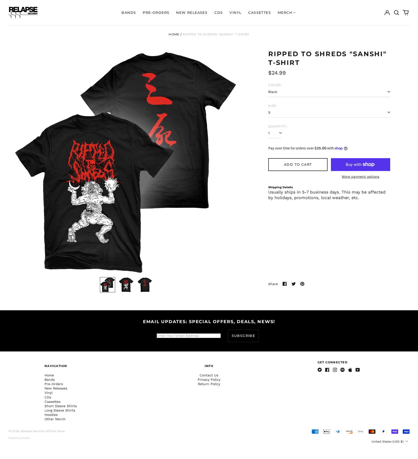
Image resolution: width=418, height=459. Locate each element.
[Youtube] (358, 370)
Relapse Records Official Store (43, 431)
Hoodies (51, 415)
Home (174, 34)
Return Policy (209, 384)
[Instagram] (335, 370)
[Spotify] (342, 370)
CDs (218, 12)
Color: (275, 85)
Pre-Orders (156, 12)
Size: (272, 106)
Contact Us (209, 375)
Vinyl (235, 12)
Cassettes (259, 12)
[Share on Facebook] (285, 284)
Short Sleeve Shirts (61, 406)
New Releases (192, 12)
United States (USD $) (388, 441)
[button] (396, 12)
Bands (128, 12)
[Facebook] (327, 370)
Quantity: (277, 126)
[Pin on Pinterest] (302, 284)
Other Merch (55, 419)
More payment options (360, 177)
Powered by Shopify (19, 438)
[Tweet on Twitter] (293, 284)
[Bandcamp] (320, 370)
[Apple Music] (350, 370)
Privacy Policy (209, 379)
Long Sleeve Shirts (60, 410)
